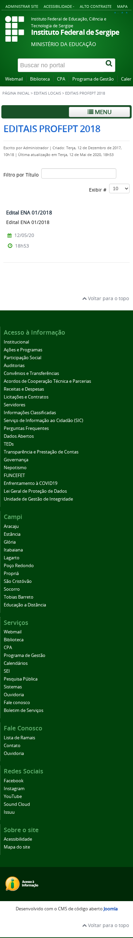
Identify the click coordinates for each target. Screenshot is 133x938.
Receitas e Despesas (24, 389)
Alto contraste (96, 6)
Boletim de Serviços (23, 710)
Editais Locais (47, 93)
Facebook (14, 781)
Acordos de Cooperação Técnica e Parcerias (47, 381)
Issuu (9, 812)
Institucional (16, 342)
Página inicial (16, 93)
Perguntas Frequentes (26, 428)
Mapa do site (17, 847)
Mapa (122, 6)
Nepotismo (15, 468)
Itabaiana (13, 550)
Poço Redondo (19, 566)
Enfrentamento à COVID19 (30, 483)
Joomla (111, 909)
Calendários (16, 663)
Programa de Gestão (93, 79)
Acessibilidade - (59, 6)
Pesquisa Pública (21, 679)
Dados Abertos (19, 436)
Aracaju (11, 526)
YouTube (13, 796)
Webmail (14, 79)
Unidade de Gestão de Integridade (38, 499)
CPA (61, 79)
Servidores (14, 405)
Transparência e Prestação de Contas (41, 452)
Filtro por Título (22, 174)
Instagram (14, 789)
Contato (12, 745)
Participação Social (22, 358)
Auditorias (14, 365)
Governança (16, 460)
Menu (102, 112)
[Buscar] (109, 65)
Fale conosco (17, 702)
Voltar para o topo (108, 298)
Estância (12, 534)
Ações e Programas (23, 350)
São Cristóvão (18, 581)
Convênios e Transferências (31, 373)
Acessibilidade (18, 839)
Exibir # (99, 189)
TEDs (9, 444)
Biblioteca (40, 79)
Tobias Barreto (18, 597)
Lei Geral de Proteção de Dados (35, 491)
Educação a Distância (25, 605)
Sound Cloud (17, 804)
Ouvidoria (14, 695)
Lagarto (11, 558)
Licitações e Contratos (26, 397)
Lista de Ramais (19, 738)
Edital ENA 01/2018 (29, 212)
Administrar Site (21, 6)
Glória (10, 542)
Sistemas (13, 687)
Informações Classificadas (30, 413)
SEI (7, 671)
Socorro (12, 589)
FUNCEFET (14, 475)
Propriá (11, 573)
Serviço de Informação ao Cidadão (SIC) (43, 420)
